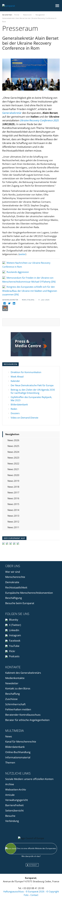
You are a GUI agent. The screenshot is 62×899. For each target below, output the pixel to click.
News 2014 (13, 509)
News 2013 (13, 515)
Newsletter (11, 683)
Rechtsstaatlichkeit (16, 587)
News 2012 (13, 521)
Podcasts (13, 656)
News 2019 (13, 480)
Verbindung (12, 821)
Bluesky (13, 619)
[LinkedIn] (14, 303)
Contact (34, 894)
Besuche (10, 816)
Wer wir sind (12, 571)
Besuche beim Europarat (19, 603)
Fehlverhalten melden (18, 709)
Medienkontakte (15, 678)
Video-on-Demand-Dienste (24, 417)
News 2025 (13, 445)
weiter (22, 254)
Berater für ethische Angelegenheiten (27, 720)
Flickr (11, 651)
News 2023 (13, 457)
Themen (10, 762)
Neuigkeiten (12, 434)
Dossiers (15, 413)
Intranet (32, 865)
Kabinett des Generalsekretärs (23, 672)
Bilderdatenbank (19, 404)
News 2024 (13, 451)
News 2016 (13, 498)
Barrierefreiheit (14, 805)
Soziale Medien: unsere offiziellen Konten (29, 779)
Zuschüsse (11, 699)
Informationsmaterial (17, 757)
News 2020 (13, 475)
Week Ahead (17, 376)
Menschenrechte (15, 577)
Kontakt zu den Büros (17, 688)
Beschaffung (12, 693)
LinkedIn (13, 630)
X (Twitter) (14, 625)
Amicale (10, 795)
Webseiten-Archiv (15, 789)
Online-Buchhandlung (17, 752)
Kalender (15, 380)
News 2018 (13, 486)
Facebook (14, 640)
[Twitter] (9, 303)
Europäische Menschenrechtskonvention (29, 592)
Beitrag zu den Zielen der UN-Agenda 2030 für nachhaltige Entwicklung (33, 391)
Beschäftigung (13, 598)
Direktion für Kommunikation (26, 372)
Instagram (14, 635)
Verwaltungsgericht (16, 800)
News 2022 (13, 463)
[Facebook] (4, 303)
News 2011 (13, 527)
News (8, 736)
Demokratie (12, 582)
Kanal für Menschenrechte (20, 741)
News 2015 (13, 504)
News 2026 (13, 440)
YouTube (13, 646)
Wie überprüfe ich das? (31, 856)
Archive (9, 784)
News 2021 (13, 469)
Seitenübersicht (14, 810)
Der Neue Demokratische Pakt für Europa (32, 385)
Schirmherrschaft (15, 704)
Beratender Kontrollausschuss (22, 714)
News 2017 (13, 492)
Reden (14, 408)
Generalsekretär (12, 113)
